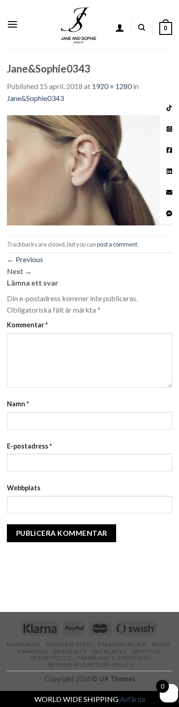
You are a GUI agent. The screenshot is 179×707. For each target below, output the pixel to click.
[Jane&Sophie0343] (89, 169)
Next (19, 271)
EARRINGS (32, 651)
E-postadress (29, 446)
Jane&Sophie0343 (35, 98)
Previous (25, 259)
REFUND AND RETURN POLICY (91, 664)
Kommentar (27, 325)
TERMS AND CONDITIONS (113, 657)
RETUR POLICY (50, 657)
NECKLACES (109, 651)
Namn (18, 404)
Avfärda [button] (132, 699)
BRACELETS (69, 651)
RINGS (161, 644)
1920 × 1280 (112, 86)
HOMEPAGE (23, 644)
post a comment (117, 244)
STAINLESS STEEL (69, 644)
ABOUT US (146, 651)
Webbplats (23, 488)
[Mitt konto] (119, 27)
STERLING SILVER (122, 644)
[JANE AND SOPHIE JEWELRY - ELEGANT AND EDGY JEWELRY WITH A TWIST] (78, 24)
